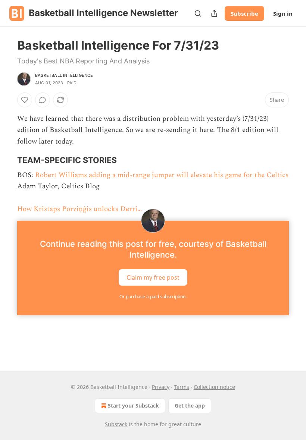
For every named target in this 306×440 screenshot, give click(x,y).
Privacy (160, 386)
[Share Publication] (214, 13)
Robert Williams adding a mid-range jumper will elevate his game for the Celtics (161, 175)
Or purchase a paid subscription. (153, 296)
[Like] (24, 99)
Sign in (283, 13)
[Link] (7, 160)
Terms (181, 386)
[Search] (197, 13)
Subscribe (244, 13)
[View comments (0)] (42, 99)
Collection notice (214, 386)
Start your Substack (133, 405)
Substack (116, 424)
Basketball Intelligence (64, 75)
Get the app (190, 405)
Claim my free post (153, 277)
